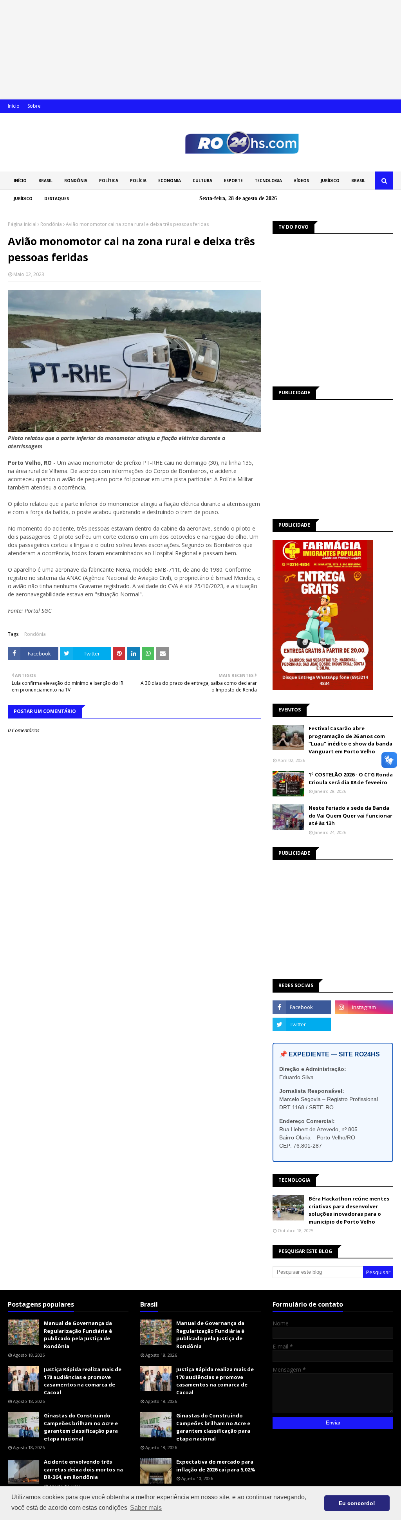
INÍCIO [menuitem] (20, 180)
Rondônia (51, 224)
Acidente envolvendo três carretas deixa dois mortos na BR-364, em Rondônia (83, 1469)
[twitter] (302, 1024)
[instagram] (364, 1007)
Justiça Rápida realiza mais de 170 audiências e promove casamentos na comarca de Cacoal (82, 1381)
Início (14, 106)
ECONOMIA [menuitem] (169, 180)
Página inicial (22, 224)
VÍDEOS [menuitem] (301, 180)
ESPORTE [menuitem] (233, 180)
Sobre (34, 106)
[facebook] (302, 1007)
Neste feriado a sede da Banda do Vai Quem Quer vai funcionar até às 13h (350, 815)
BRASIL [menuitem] (45, 180)
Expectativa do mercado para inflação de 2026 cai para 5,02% (215, 1465)
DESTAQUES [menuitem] (56, 198)
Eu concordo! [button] (357, 1503)
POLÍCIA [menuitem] (138, 180)
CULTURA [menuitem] (202, 180)
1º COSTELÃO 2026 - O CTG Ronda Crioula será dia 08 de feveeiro (351, 778)
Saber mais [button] (146, 1507)
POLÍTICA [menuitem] (108, 180)
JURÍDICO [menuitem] (330, 180)
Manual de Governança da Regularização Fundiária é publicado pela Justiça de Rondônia (78, 1335)
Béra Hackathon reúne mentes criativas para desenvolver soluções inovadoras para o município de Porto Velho (349, 1210)
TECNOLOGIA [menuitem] (268, 180)
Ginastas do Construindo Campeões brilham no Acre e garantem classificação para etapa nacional (81, 1427)
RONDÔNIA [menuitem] (75, 180)
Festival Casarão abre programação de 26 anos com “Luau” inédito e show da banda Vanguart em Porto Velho (350, 740)
